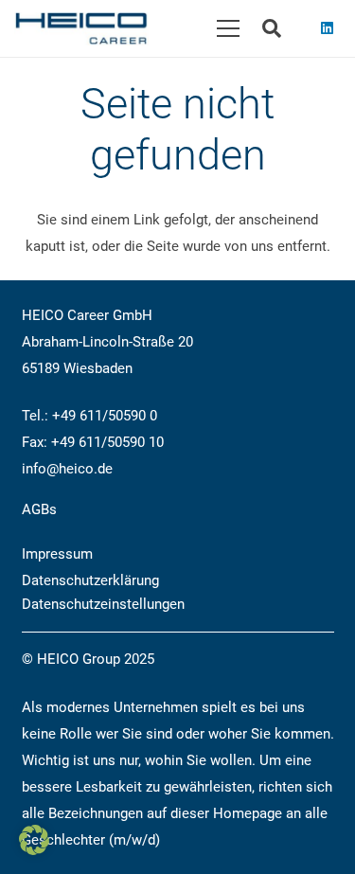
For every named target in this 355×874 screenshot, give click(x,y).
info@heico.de (67, 468)
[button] (228, 28)
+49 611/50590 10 (107, 442)
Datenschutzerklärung (90, 580)
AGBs (39, 509)
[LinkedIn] (326, 28)
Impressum (57, 553)
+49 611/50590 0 (104, 415)
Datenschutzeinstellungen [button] (103, 604)
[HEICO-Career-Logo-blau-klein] (81, 28)
